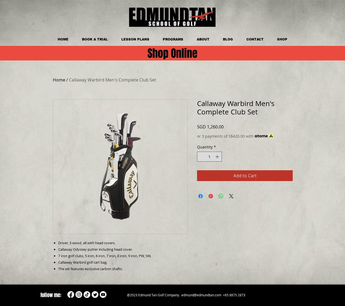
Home (59, 80)
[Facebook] (70, 294)
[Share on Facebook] (200, 196)
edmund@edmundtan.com (201, 295)
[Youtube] (103, 294)
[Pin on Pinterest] (211, 196)
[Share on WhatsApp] (221, 196)
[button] (173, 39)
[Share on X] (231, 196)
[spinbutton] (209, 156)
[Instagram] (78, 294)
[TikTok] (87, 294)
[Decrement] (201, 156)
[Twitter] (95, 294)
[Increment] (217, 156)
